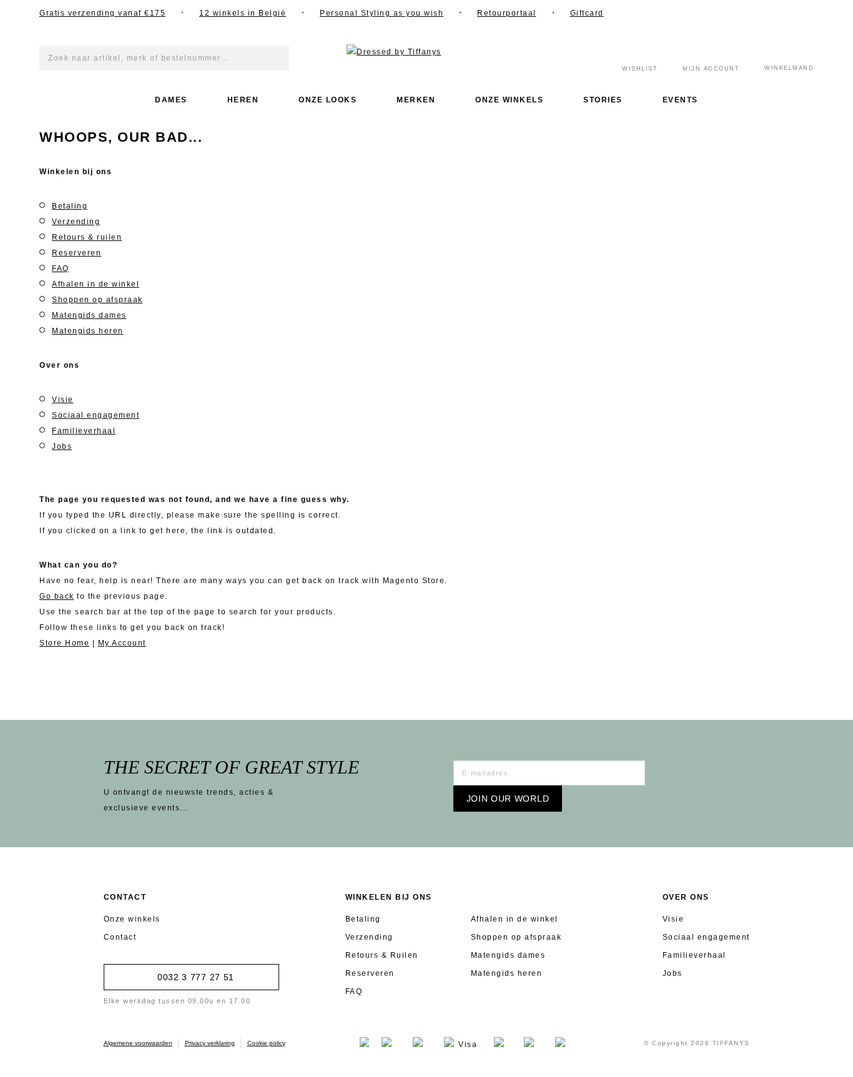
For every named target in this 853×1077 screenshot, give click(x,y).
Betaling (69, 206)
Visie (63, 399)
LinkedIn (741, 12)
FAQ (60, 268)
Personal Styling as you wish (381, 13)
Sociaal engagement (95, 415)
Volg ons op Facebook (679, 12)
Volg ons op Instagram (710, 12)
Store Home (64, 643)
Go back (56, 596)
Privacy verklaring (210, 1043)
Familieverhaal (84, 430)
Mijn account (711, 69)
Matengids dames (89, 315)
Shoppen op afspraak (97, 299)
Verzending (76, 221)
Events (680, 100)
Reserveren (76, 252)
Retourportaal (506, 13)
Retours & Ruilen (381, 955)
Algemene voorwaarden (138, 1043)
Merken (416, 100)
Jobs (62, 446)
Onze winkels (509, 100)
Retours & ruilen (87, 237)
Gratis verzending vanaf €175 (102, 13)
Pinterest (773, 12)
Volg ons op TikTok (804, 12)
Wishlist (640, 69)
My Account (122, 643)
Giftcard (587, 13)
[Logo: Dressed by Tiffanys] (426, 52)
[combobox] (164, 58)
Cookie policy (266, 1043)
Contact (120, 937)
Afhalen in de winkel (95, 284)
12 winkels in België (242, 13)
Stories (603, 100)
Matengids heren (88, 331)
